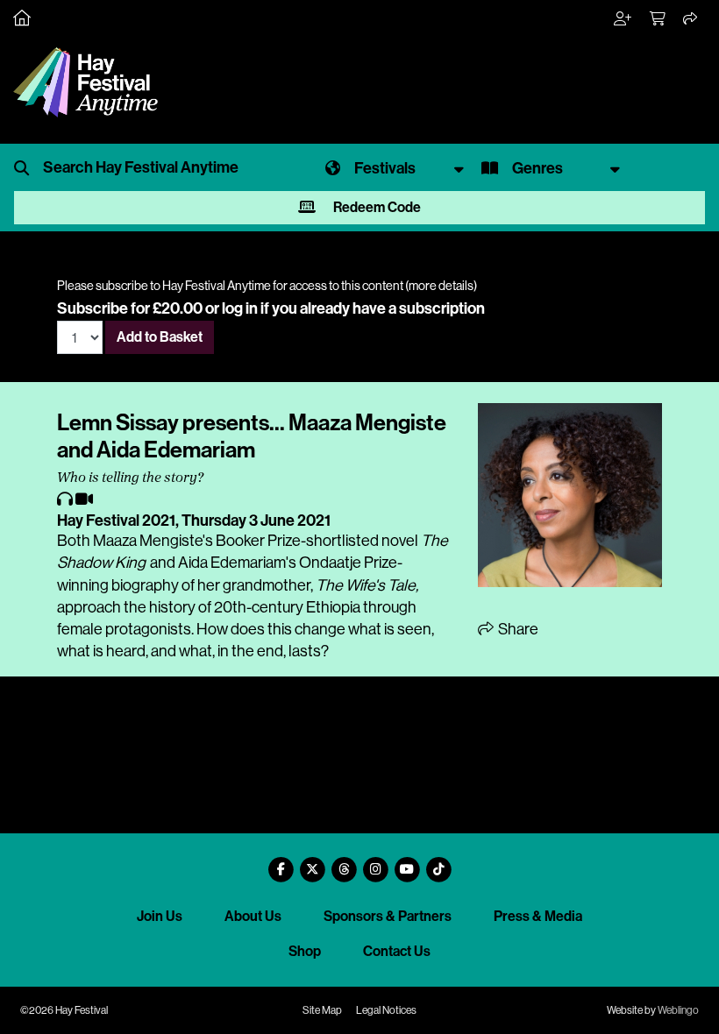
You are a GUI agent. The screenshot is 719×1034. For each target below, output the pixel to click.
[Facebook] (280, 862)
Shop (304, 951)
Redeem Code (376, 207)
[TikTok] (438, 862)
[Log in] (623, 19)
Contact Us (397, 951)
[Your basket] (658, 19)
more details (441, 286)
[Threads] (344, 862)
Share (516, 629)
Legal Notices (386, 1010)
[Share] (691, 19)
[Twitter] (312, 862)
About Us (252, 916)
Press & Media (538, 916)
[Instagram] (375, 862)
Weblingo (678, 1010)
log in (240, 308)
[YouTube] (407, 862)
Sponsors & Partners (388, 916)
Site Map (322, 1010)
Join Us (159, 916)
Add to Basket (160, 337)
